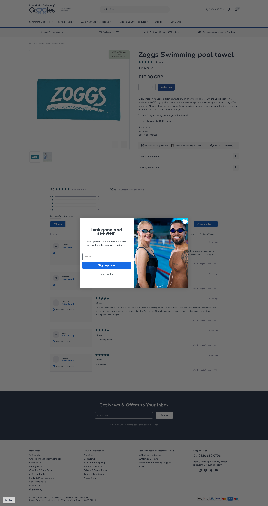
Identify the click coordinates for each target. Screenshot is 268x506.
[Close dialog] (184, 221)
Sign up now (106, 265)
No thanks (107, 274)
